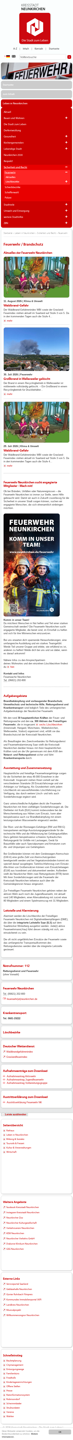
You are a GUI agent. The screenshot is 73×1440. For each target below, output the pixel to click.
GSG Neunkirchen (15, 1249)
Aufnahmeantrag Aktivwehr (21, 1076)
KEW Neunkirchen (15, 1233)
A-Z (15, 48)
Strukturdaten (13, 1407)
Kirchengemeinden (14, 142)
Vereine (10, 1412)
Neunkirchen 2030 (13, 155)
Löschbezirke (12, 181)
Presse (9, 1390)
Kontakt (39, 48)
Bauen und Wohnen (14, 118)
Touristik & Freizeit (15, 1143)
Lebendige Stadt (13, 148)
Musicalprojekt (13, 1310)
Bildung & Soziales (15, 1139)
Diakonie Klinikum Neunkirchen (22, 1243)
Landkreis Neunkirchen (17, 1305)
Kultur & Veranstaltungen (18, 1147)
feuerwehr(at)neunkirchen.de (22, 999)
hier (12, 666)
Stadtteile (9, 204)
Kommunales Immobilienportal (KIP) (24, 1299)
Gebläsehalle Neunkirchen (19, 1289)
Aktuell (7, 112)
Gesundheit (10, 136)
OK (60, 1432)
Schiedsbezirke (12, 187)
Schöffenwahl (12, 192)
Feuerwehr (10, 172)
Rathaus (10, 1130)
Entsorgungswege (15, 1369)
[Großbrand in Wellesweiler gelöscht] (36, 349)
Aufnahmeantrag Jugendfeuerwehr (25, 1079)
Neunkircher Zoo (14, 1217)
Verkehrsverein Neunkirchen (20, 1228)
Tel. (5, 680)
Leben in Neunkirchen (15, 103)
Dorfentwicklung (12, 130)
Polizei (8, 197)
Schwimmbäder (14, 1403)
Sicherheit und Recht (15, 167)
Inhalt (26, 48)
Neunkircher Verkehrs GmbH (20, 1238)
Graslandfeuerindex (16, 1057)
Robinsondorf (13, 1399)
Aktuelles (10, 177)
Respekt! (8, 161)
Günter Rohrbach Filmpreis (19, 1294)
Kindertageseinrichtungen (19, 1382)
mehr (9, 320)
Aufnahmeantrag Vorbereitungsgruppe (27, 1083)
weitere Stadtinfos (13, 217)
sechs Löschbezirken (50, 724)
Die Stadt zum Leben (15, 124)
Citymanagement (14, 1365)
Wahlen (10, 1416)
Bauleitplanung (13, 1360)
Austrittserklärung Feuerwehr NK (24, 1102)
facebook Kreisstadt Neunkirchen (22, 1207)
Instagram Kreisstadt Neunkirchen (22, 1212)
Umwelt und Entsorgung (16, 210)
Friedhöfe (11, 1378)
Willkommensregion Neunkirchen (22, 1315)
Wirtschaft (11, 1152)
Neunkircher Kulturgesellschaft (21, 1223)
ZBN (6, 223)
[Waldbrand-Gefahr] (36, 277)
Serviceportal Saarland (17, 1284)
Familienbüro (12, 1373)
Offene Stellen (13, 1386)
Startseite (54, 48)
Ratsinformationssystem (18, 1395)
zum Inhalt (9, 94)
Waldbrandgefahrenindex (19, 1051)
